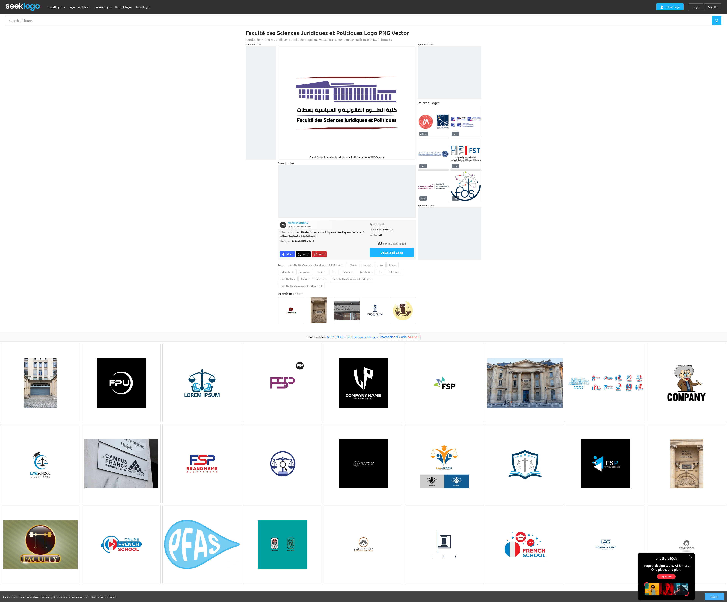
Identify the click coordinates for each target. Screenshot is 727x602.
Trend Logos (143, 7)
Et (380, 272)
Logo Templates (78, 7)
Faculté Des (288, 279)
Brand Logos (55, 7)
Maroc (353, 265)
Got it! (714, 596)
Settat (367, 265)
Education (287, 272)
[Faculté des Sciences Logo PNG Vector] (465, 186)
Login (696, 7)
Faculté (320, 272)
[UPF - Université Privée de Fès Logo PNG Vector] (465, 121)
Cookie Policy (108, 596)
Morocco (304, 272)
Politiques (394, 272)
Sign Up (712, 7)
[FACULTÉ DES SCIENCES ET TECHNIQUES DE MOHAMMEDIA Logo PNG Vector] (465, 154)
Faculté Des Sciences (313, 279)
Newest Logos (123, 7)
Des (334, 272)
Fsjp (380, 265)
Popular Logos (102, 7)
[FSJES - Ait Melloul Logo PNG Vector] (433, 154)
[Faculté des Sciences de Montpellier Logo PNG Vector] (433, 121)
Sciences (348, 272)
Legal (392, 265)
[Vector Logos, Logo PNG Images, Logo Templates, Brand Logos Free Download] (23, 7)
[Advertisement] (261, 103)
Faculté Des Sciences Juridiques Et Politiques (316, 265)
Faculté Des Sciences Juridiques (352, 279)
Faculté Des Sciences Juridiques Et (301, 286)
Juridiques (366, 272)
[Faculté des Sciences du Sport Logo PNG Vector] (433, 186)
